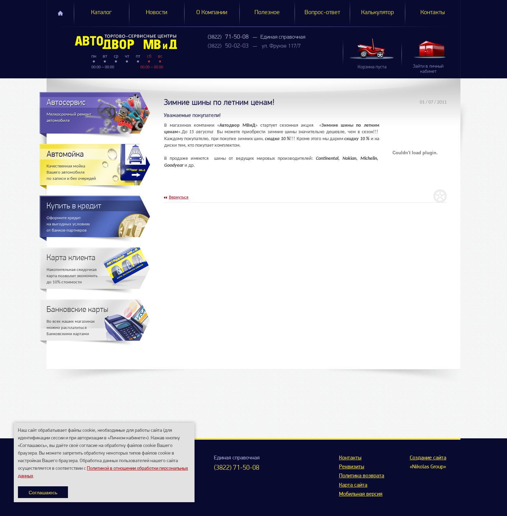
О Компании (211, 13)
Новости (156, 13)
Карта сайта (353, 485)
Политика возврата (361, 476)
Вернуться (178, 197)
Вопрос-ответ (322, 13)
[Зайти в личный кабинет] (430, 49)
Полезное (267, 13)
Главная (60, 13)
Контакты (432, 13)
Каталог (101, 13)
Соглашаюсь (43, 492)
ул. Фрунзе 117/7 (281, 46)
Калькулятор (377, 13)
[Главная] (112, 42)
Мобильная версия (360, 494)
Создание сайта (428, 458)
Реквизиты (351, 467)
